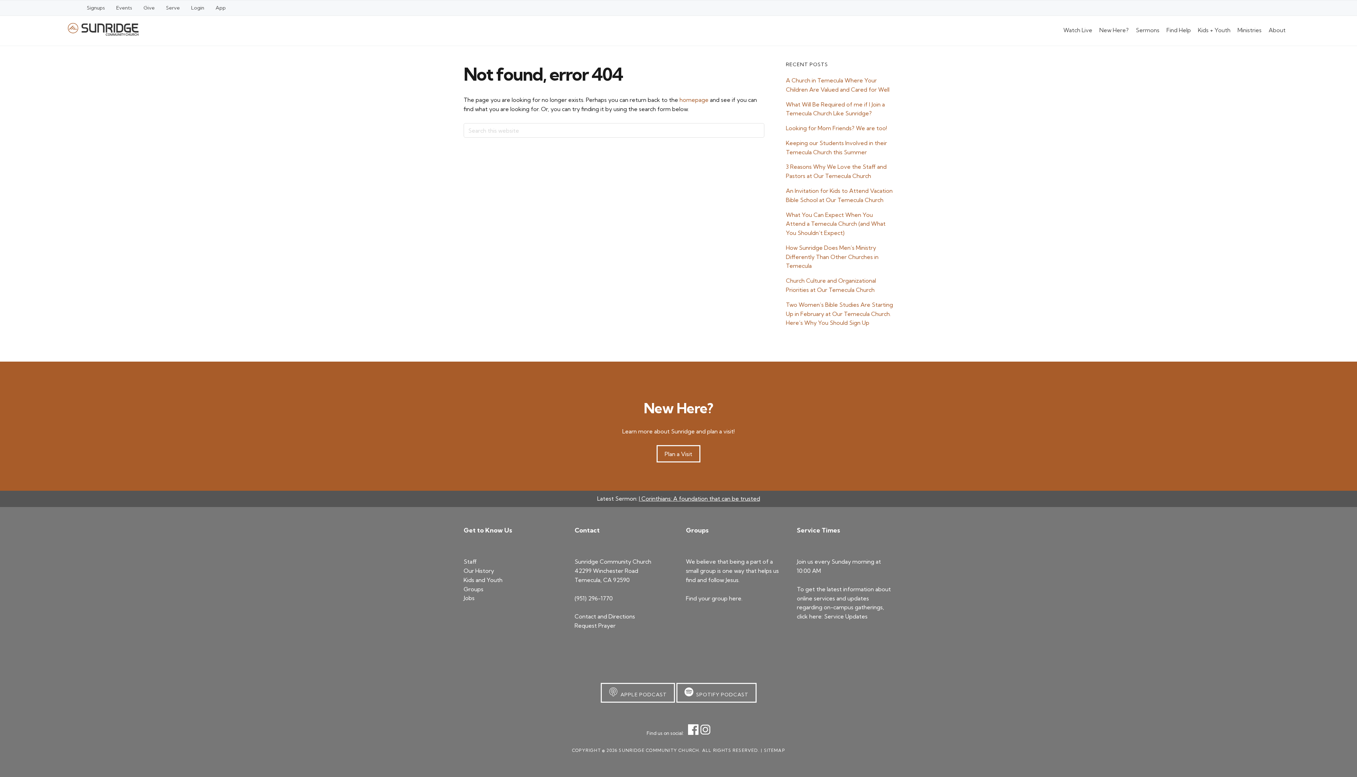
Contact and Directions (605, 616)
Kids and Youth (483, 579)
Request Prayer (595, 625)
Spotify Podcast (720, 694)
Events (124, 8)
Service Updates (846, 616)
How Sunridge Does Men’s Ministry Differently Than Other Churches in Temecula (832, 257)
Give (149, 8)
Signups (96, 8)
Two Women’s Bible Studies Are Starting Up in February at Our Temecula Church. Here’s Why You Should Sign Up (839, 314)
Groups (473, 589)
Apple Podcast (642, 694)
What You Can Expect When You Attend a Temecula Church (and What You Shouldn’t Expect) (836, 224)
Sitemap (774, 750)
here (735, 598)
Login (197, 8)
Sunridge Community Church (103, 29)
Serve (173, 8)
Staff (470, 561)
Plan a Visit (678, 453)
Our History (479, 570)
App (221, 8)
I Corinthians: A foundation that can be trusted (699, 498)
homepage (694, 99)
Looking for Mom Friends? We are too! (836, 128)
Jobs (469, 598)
